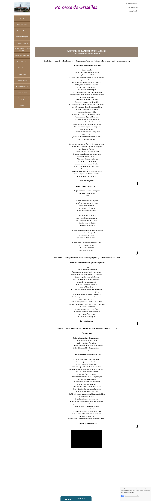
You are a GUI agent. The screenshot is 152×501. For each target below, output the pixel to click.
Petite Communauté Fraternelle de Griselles (22, 99)
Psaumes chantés (22, 74)
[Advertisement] (22, 150)
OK (123, 495)
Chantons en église (22, 80)
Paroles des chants (22, 92)
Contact (22, 105)
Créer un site (81, 498)
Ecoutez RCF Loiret (22, 62)
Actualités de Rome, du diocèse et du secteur (22, 49)
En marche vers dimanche (22, 43)
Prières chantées (22, 68)
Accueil (22, 18)
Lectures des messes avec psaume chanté (22, 37)
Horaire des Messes (22, 31)
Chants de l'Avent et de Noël (22, 86)
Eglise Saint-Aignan (22, 24)
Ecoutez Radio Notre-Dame (22, 55)
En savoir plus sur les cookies (132, 495)
